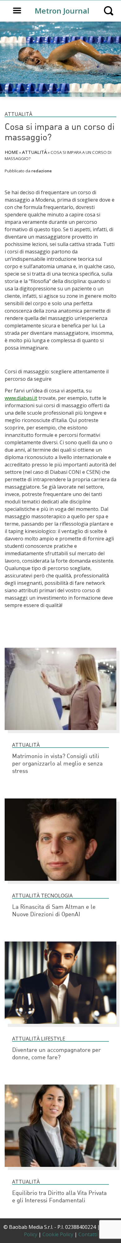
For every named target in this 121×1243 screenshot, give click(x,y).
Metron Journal (62, 11)
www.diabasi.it (21, 398)
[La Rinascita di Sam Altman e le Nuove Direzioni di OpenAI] (60, 883)
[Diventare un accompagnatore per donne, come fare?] (60, 1026)
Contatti (87, 1234)
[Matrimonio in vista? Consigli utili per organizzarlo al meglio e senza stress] (60, 732)
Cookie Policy (58, 1234)
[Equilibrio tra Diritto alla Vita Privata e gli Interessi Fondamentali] (60, 1169)
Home (11, 152)
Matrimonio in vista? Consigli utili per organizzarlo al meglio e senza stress (57, 764)
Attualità (18, 114)
